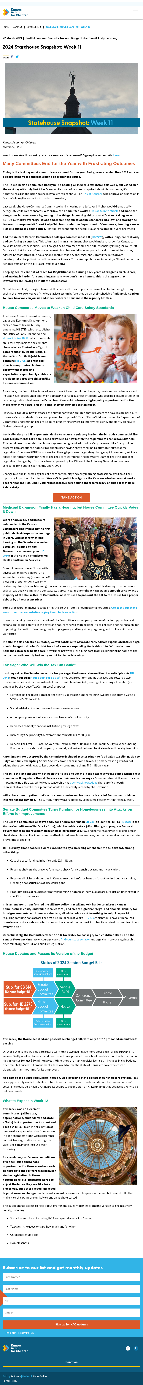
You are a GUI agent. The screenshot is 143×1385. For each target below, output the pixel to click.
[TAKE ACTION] (71, 497)
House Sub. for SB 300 (44, 677)
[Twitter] (17, 57)
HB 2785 (20, 360)
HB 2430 (89, 918)
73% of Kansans (92, 194)
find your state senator (75, 939)
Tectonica (16, 1376)
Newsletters (34, 26)
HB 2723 (97, 237)
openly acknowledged (83, 782)
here (116, 155)
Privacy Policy (25, 1333)
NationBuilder (40, 1376)
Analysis (17, 26)
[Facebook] (12, 57)
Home (6, 26)
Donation (72, 1362)
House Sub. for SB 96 (104, 211)
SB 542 (89, 822)
